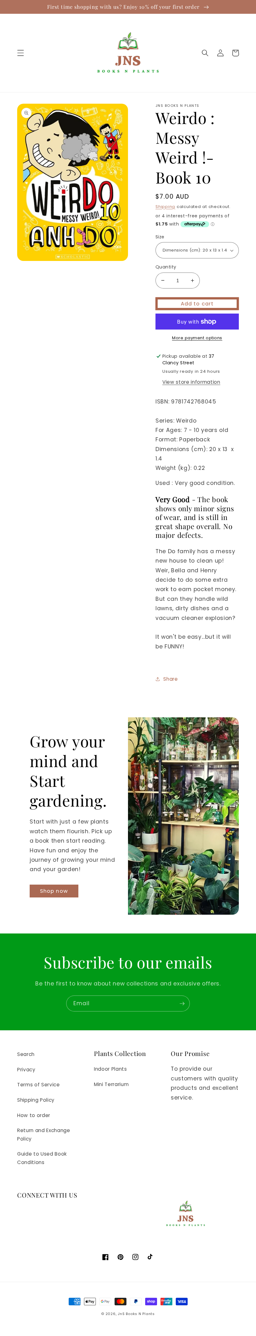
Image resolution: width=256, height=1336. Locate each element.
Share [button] (170, 679)
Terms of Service (38, 1084)
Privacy (26, 1069)
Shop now (54, 891)
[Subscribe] (182, 1004)
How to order (33, 1115)
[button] (20, 52)
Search (26, 1054)
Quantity (165, 267)
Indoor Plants (110, 1069)
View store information (191, 382)
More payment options (197, 338)
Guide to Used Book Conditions (42, 1158)
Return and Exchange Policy (43, 1134)
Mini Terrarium (111, 1084)
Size (160, 237)
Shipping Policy (36, 1100)
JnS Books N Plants (136, 1313)
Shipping (165, 207)
